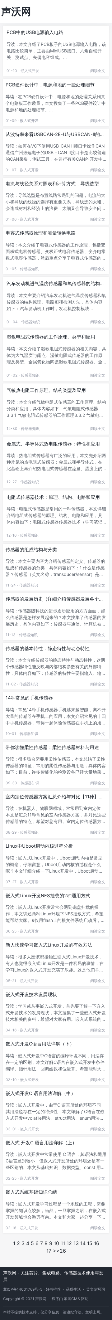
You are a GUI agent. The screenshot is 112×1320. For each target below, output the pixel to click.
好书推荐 (53, 1289)
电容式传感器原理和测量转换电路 (41, 233)
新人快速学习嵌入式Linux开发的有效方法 (49, 945)
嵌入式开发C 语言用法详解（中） (41, 1093)
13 (76, 1243)
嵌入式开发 (30, 70)
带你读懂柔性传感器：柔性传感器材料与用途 (52, 747)
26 (63, 1251)
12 (69, 1243)
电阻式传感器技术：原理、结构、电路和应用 (53, 497)
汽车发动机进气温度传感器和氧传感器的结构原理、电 (56, 283)
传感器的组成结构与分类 (31, 550)
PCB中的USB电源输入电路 (35, 32)
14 (83, 1243)
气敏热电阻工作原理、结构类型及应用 (46, 390)
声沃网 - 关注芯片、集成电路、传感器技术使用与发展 (53, 1276)
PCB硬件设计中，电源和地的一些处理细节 (50, 85)
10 (56, 1243)
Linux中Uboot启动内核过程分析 (39, 846)
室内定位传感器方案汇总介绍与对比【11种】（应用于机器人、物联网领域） (52, 797)
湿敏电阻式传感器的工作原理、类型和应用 (51, 337)
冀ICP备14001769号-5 (22, 1289)
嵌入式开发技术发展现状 (31, 994)
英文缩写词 (95, 1289)
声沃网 (16, 11)
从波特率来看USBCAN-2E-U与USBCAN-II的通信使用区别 (55, 134)
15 (89, 1243)
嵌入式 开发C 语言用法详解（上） (41, 1143)
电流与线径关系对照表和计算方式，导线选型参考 (55, 184)
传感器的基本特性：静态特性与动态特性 (48, 648)
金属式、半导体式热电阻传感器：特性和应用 (53, 444)
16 (96, 1243)
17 (48, 1251)
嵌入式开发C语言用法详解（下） (40, 1044)
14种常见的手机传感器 (29, 698)
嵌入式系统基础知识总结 (31, 1192)
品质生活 (73, 1289)
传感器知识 (29, 268)
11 (63, 1243)
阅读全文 (97, 70)
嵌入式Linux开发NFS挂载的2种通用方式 (48, 896)
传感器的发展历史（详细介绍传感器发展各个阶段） (55, 599)
